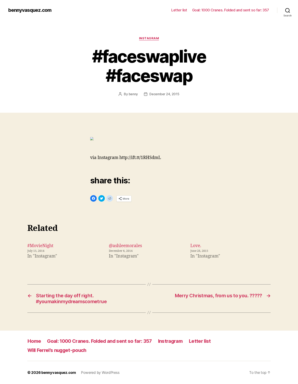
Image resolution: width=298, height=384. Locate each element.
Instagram (149, 38)
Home (34, 341)
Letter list (179, 10)
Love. (195, 246)
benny (133, 94)
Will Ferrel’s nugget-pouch (56, 350)
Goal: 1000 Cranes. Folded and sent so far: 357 (230, 10)
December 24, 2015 (164, 94)
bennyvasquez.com (29, 10)
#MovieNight (40, 246)
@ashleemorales (125, 246)
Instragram (170, 341)
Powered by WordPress (100, 372)
